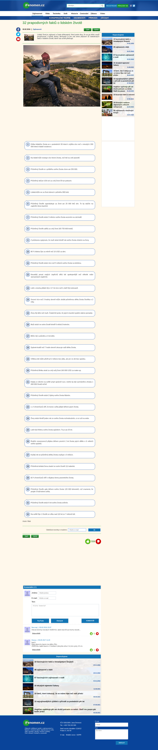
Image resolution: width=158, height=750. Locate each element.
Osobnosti (79, 18)
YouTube (40, 621)
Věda (47, 14)
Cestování (84, 14)
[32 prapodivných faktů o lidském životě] (29, 37)
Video (102, 14)
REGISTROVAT (111, 6)
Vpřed (96, 29)
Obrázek (60, 621)
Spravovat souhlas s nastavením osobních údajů (71, 738)
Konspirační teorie (60, 18)
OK (94, 530)
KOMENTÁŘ (90, 621)
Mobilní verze (70, 735)
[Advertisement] (118, 174)
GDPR (79, 735)
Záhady (105, 18)
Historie (74, 14)
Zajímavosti (37, 14)
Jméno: (35, 593)
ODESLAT (122, 743)
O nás (62, 735)
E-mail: (34, 598)
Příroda (93, 18)
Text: (33, 602)
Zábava (94, 14)
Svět (65, 14)
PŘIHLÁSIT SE (123, 6)
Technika (56, 14)
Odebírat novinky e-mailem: (56, 530)
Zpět (87, 29)
